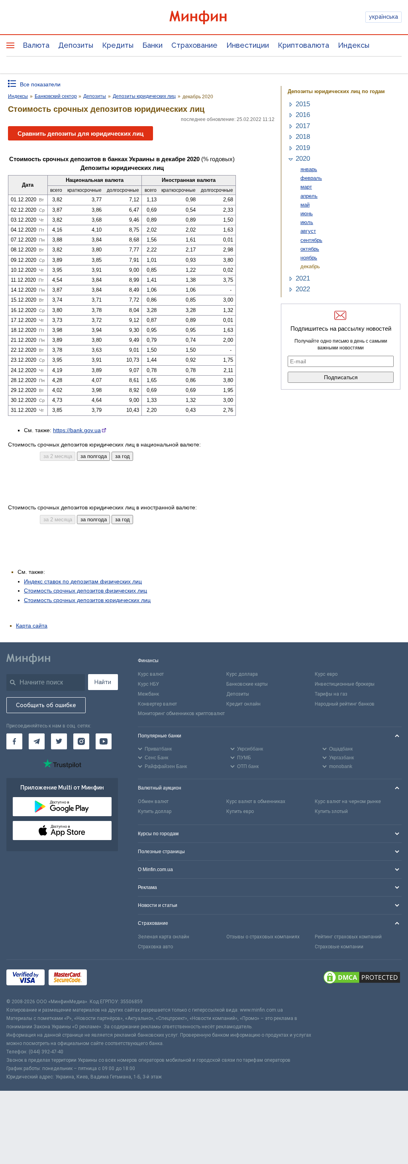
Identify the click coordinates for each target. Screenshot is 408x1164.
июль (306, 222)
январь (308, 169)
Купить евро (240, 811)
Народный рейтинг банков (345, 704)
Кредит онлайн (243, 704)
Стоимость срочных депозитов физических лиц (85, 590)
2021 (303, 278)
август (308, 231)
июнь (306, 213)
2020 (303, 158)
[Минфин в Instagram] (81, 741)
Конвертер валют (157, 704)
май (305, 205)
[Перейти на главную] (204, 17)
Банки (152, 45)
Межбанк (148, 694)
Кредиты (117, 45)
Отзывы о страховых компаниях (263, 937)
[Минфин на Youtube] (104, 741)
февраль (311, 178)
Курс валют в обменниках (255, 801)
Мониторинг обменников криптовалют (181, 713)
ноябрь (308, 258)
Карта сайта (31, 625)
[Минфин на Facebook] (14, 741)
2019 (303, 148)
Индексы (353, 45)
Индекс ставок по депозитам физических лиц (83, 581)
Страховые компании (339, 947)
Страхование (194, 45)
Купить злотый (331, 811)
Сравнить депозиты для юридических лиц (80, 133)
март (306, 187)
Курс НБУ (148, 684)
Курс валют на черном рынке (348, 801)
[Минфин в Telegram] (37, 741)
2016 (303, 115)
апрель (309, 196)
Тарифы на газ (331, 694)
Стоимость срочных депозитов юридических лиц (87, 600)
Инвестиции (247, 45)
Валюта (36, 45)
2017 (303, 126)
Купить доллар (154, 811)
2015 (303, 104)
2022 (303, 289)
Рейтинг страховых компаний (348, 937)
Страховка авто (155, 947)
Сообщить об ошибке (46, 705)
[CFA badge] (108, 979)
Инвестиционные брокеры (345, 684)
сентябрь (311, 240)
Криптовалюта (303, 45)
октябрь (309, 249)
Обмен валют (153, 801)
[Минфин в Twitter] (59, 741)
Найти (102, 682)
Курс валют (151, 674)
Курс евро (326, 674)
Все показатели (40, 84)
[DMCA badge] (362, 978)
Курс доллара (242, 674)
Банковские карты (247, 684)
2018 (303, 136)
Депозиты (75, 45)
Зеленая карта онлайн (163, 937)
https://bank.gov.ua (77, 430)
